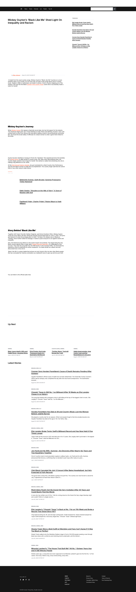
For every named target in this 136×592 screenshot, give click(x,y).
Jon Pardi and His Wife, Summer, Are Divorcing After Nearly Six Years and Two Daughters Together (61, 452)
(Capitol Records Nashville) (40, 244)
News (37, 368)
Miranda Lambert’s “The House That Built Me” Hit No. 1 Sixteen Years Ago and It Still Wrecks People (61, 549)
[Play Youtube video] (36, 293)
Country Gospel (56, 348)
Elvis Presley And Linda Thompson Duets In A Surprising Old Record (38, 353)
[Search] (114, 9)
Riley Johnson (16, 75)
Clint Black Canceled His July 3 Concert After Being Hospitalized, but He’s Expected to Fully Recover (61, 471)
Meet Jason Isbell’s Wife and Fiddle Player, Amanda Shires (18, 352)
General (10, 348)
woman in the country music (35, 84)
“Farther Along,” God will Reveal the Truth (60, 352)
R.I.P (40, 368)
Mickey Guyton (16, 130)
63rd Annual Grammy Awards (20, 165)
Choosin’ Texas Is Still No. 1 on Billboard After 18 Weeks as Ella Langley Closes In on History (81, 46)
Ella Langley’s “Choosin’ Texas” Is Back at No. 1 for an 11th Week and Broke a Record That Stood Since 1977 (62, 510)
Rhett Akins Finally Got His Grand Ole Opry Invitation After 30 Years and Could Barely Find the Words (60, 491)
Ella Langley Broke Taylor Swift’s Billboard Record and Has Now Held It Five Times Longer (82, 24)
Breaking (33, 368)
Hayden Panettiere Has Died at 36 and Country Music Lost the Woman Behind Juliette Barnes (83, 31)
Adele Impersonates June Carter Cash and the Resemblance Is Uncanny (82, 353)
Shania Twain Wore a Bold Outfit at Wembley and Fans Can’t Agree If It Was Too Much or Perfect (62, 530)
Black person (15, 159)
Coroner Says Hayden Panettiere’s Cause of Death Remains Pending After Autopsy (82, 38)
